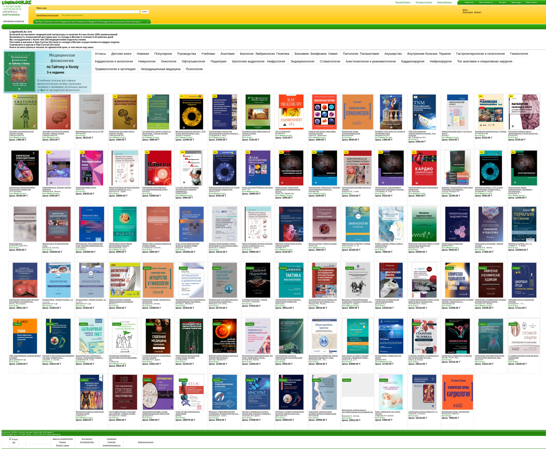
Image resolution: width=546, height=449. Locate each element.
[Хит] (25, 128)
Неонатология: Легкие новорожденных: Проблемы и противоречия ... (520, 190)
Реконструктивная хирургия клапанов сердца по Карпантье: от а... (124, 189)
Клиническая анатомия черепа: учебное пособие (122, 133)
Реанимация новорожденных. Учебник (490, 132)
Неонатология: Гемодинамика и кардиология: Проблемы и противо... (390, 189)
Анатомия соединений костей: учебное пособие (21, 133)
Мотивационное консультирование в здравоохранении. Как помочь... (190, 301)
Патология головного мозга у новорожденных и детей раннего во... (523, 133)
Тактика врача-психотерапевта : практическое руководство (288, 301)
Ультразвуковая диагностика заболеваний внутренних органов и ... (224, 133)
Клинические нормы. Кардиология (455, 412)
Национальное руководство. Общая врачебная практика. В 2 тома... (323, 357)
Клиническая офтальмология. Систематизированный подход (154, 189)
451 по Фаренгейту (283, 132)
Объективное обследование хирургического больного (120, 245)
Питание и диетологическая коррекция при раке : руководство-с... (58, 357)
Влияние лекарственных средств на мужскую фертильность (223, 357)
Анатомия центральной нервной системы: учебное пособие (56, 133)
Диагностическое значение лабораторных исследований (121, 301)
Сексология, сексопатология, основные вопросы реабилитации (322, 413)
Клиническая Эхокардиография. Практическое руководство (22, 189)
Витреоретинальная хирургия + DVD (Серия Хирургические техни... (190, 133)
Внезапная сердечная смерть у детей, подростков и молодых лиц (424, 245)
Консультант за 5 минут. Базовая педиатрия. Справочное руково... (355, 357)
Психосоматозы (15, 244)
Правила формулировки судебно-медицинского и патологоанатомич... (223, 245)
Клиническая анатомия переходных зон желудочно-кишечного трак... (489, 357)
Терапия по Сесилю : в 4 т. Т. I (520, 244)
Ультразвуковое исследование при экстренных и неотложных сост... (323, 301)
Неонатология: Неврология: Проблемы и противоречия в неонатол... (324, 189)
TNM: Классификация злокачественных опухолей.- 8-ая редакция (422, 133)
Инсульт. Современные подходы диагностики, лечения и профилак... (256, 413)
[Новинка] (158, 297)
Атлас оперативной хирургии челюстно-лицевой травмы (187, 245)
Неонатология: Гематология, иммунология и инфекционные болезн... (287, 190)
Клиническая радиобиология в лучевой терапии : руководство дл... (457, 301)
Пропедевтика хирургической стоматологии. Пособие (187, 357)
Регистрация (468, 12)
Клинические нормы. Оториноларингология (351, 133)
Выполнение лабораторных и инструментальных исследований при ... (357, 412)
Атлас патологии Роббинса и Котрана (257, 188)
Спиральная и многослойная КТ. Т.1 (423, 412)
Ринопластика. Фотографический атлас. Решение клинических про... (90, 245)
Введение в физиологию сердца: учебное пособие (288, 245)
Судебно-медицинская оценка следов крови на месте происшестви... (424, 301)
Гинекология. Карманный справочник (457, 356)
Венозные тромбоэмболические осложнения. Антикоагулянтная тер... (224, 413)
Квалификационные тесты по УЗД (89, 132)
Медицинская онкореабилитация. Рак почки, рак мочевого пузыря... (257, 357)
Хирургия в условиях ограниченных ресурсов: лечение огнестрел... (289, 413)
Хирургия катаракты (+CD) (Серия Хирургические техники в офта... (489, 189)
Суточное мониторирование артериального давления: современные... (187, 190)
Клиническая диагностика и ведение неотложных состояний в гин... (24, 301)
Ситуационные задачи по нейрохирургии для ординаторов (288, 357)
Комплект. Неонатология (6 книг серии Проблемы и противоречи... (457, 189)
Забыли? (477, 12)
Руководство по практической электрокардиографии (387, 301)
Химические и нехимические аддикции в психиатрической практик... (490, 301)
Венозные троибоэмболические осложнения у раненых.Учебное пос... (357, 301)
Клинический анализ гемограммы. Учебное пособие (322, 133)
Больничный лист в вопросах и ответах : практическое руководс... (89, 357)
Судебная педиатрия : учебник (254, 300)
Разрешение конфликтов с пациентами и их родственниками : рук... (123, 358)
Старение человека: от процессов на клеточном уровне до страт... (424, 357)
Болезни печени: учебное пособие (323, 244)
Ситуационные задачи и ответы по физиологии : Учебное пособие (156, 133)
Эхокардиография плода (86, 188)
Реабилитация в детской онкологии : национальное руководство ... (223, 301)
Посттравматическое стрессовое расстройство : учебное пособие (122, 413)
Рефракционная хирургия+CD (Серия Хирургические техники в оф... (224, 189)
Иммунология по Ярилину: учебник (356, 244)
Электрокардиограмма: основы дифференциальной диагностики (155, 413)
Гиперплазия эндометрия (452, 244)
